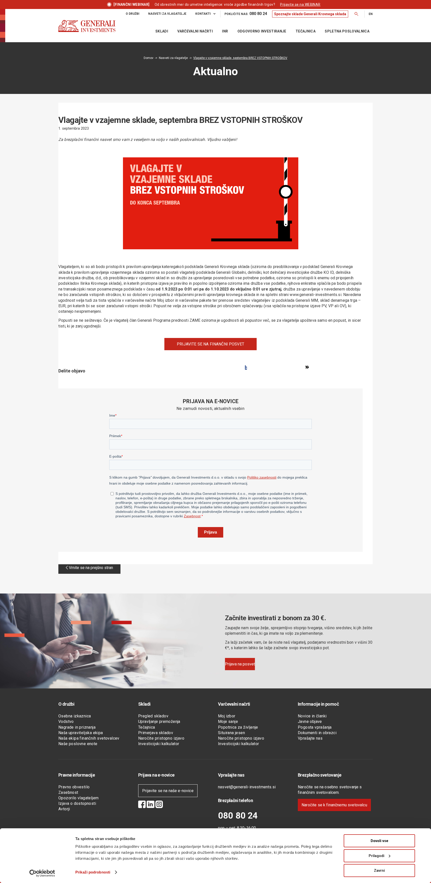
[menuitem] (132, 13)
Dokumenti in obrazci (317, 732)
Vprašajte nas (310, 738)
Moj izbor (226, 716)
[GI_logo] (86, 31)
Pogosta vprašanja (315, 727)
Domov (148, 58)
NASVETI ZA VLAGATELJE (167, 13)
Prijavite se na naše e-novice (168, 790)
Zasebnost (68, 792)
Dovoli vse (379, 841)
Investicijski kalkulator (158, 743)
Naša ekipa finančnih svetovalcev (88, 738)
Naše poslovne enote (78, 743)
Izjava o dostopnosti (77, 803)
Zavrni (379, 870)
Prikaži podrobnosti (92, 872)
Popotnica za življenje (238, 727)
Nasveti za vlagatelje (173, 58)
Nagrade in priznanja (77, 727)
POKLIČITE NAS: (245, 13)
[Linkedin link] (150, 805)
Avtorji (64, 809)
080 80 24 (238, 816)
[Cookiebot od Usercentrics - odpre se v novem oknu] (42, 873)
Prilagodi (376, 856)
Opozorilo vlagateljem (78, 798)
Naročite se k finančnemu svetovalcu (334, 805)
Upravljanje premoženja (159, 721)
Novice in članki (312, 716)
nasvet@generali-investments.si (247, 787)
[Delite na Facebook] (246, 367)
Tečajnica (146, 727)
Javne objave (310, 721)
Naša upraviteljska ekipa (80, 732)
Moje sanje (228, 721)
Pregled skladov (153, 716)
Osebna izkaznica (74, 716)
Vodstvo (66, 721)
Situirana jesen (231, 732)
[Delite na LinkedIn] (307, 367)
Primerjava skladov (155, 732)
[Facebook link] (142, 805)
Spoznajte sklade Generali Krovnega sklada (310, 14)
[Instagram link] (159, 805)
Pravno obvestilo (74, 787)
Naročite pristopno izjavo (161, 738)
